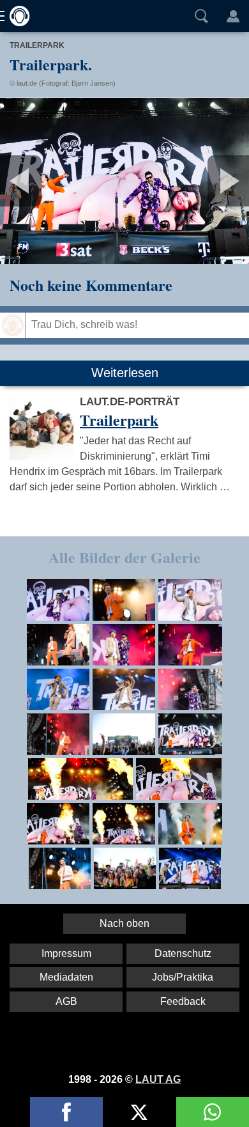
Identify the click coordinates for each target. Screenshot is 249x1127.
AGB (66, 1001)
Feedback (183, 1001)
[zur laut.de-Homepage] (16, 16)
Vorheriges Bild (41, 181)
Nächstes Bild (124, 181)
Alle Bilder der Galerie (124, 557)
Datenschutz (183, 953)
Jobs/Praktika (182, 977)
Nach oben (124, 923)
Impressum (66, 953)
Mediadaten (66, 977)
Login (233, 16)
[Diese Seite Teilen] (66, 1112)
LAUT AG (158, 1079)
